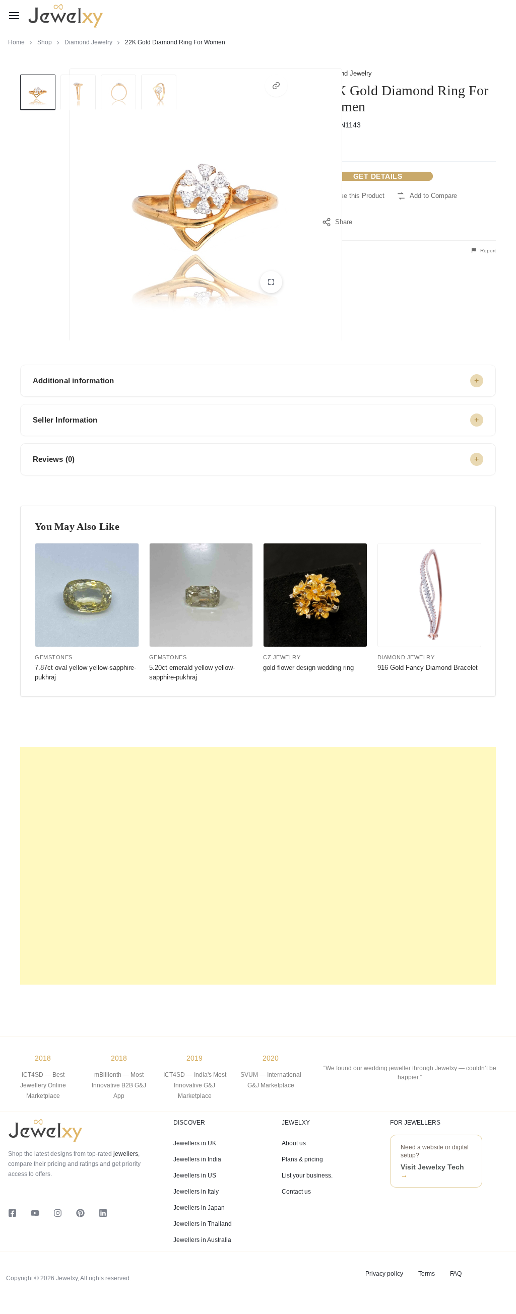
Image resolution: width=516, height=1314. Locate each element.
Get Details (378, 176)
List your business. (307, 1175)
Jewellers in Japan (199, 1207)
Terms (426, 1273)
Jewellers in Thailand (202, 1223)
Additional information (73, 380)
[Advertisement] (258, 866)
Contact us (296, 1191)
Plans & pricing (302, 1159)
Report (487, 250)
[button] (276, 86)
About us (294, 1143)
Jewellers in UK (194, 1143)
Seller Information (65, 420)
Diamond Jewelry (88, 42)
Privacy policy (384, 1273)
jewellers (125, 1153)
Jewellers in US (194, 1175)
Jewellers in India (197, 1159)
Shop (44, 42)
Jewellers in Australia (202, 1239)
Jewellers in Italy (196, 1191)
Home (16, 42)
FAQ (456, 1273)
